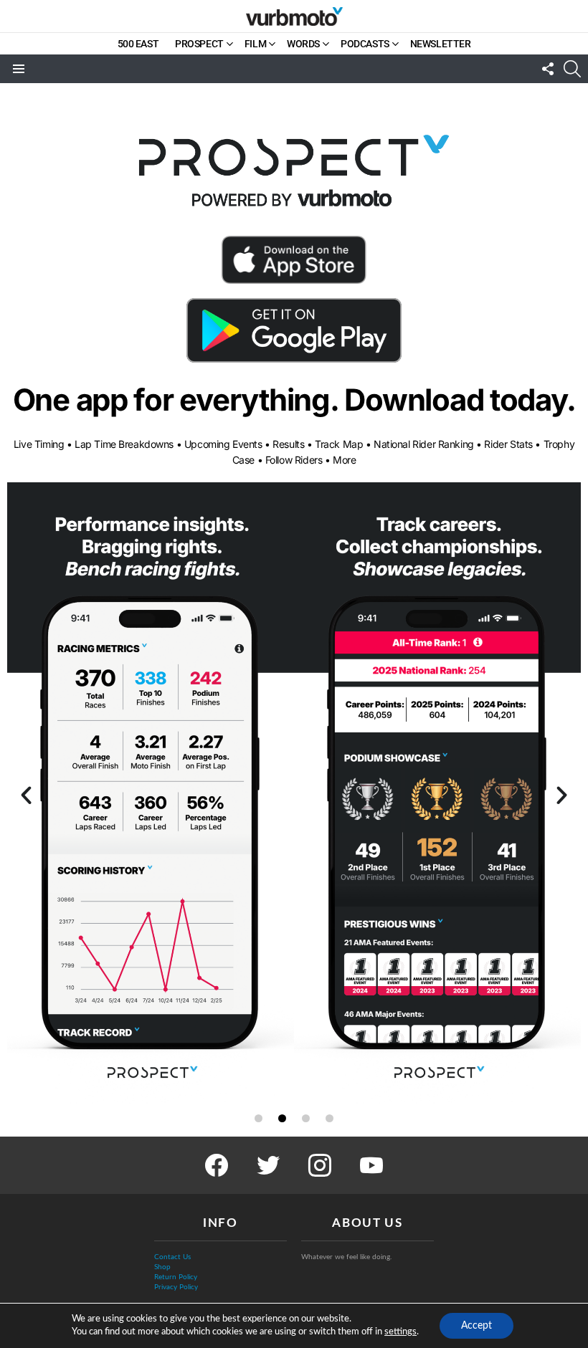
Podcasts (365, 43)
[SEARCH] (572, 68)
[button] (26, 795)
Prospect (199, 43)
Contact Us (172, 1257)
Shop (162, 1267)
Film (255, 43)
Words (303, 43)
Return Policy (175, 1277)
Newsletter (440, 43)
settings (400, 1332)
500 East (138, 43)
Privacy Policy (176, 1287)
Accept (476, 1326)
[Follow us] (547, 68)
